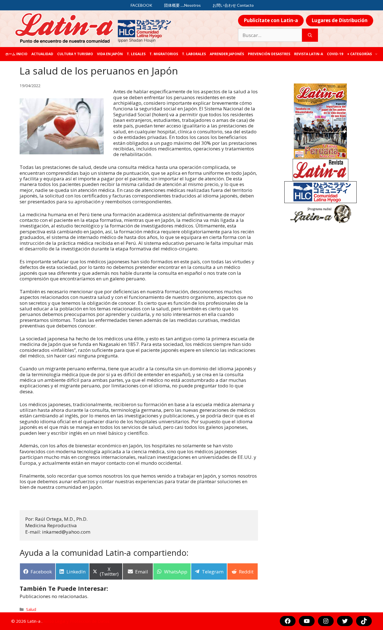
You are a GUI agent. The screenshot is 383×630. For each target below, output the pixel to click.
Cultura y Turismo (75, 54)
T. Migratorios (163, 54)
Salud (31, 609)
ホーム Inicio (16, 54)
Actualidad (42, 54)
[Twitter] (345, 621)
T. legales (136, 54)
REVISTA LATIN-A (308, 54)
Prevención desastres (269, 54)
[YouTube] (307, 621)
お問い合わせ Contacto (233, 5)
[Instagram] (326, 621)
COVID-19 (335, 54)
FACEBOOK (141, 5)
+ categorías (359, 54)
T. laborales (194, 54)
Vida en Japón (110, 54)
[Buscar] (310, 35)
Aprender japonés (227, 54)
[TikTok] (364, 621)
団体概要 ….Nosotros (182, 5)
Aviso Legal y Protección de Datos (76, 621)
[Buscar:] (270, 35)
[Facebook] (288, 621)
